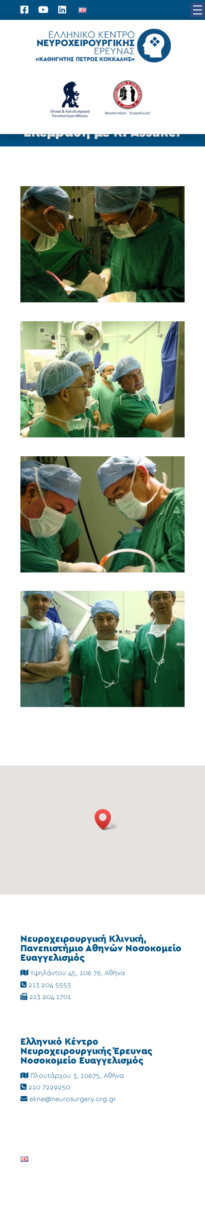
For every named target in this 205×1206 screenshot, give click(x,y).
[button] (197, 9)
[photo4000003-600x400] (102, 570)
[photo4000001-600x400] (102, 300)
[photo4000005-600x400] (102, 705)
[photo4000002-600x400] (102, 435)
